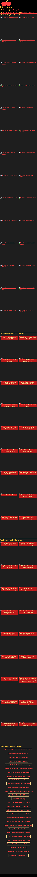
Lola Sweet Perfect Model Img (18, 757)
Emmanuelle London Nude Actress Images (18, 768)
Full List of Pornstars (28, 12)
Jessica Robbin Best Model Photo (18, 776)
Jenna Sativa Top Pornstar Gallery (18, 802)
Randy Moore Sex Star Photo (18, 829)
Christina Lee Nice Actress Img (18, 851)
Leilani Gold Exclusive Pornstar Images (18, 765)
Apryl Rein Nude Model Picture (18, 795)
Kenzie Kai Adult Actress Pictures (18, 844)
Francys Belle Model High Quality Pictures (19, 791)
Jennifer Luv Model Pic (18, 847)
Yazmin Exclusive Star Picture (18, 780)
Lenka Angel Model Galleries (18, 855)
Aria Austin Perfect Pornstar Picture (18, 810)
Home (4, 10)
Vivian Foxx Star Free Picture (18, 753)
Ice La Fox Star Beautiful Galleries (18, 821)
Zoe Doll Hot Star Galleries (18, 761)
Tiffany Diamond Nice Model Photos (18, 840)
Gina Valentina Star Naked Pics (18, 787)
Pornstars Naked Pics (10, 12)
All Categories (15, 10)
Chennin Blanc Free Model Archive (18, 783)
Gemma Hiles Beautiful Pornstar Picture (18, 750)
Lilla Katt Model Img (18, 799)
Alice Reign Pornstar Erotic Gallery (18, 806)
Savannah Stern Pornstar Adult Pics (18, 814)
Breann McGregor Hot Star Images (18, 836)
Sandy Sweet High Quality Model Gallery (18, 825)
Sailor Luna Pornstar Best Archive (18, 832)
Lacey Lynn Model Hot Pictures (18, 772)
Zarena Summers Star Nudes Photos (18, 817)
